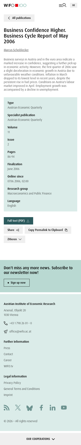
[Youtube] (64, 408)
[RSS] (6, 408)
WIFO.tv (8, 366)
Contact (8, 354)
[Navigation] (62, 5)
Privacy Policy (12, 383)
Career (8, 360)
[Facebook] (41, 408)
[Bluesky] (29, 408)
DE (73, 5)
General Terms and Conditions (22, 389)
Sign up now (18, 283)
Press (7, 348)
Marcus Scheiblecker (16, 50)
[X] (18, 408)
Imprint (8, 395)
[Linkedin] (52, 408)
